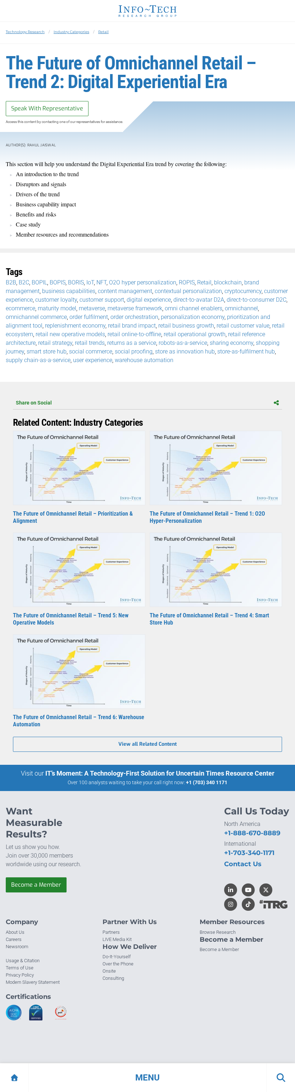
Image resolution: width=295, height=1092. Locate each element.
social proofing (134, 351)
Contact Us (243, 864)
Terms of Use (19, 967)
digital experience (149, 299)
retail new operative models (70, 334)
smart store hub (47, 351)
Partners (111, 932)
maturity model (57, 308)
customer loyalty (56, 299)
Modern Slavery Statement (33, 982)
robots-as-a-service (183, 342)
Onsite (109, 971)
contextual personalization (188, 291)
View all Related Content (147, 744)
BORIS (76, 282)
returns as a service (131, 342)
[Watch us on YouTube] (248, 889)
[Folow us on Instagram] (230, 904)
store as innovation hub (185, 351)
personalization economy (192, 317)
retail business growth (186, 325)
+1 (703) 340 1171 (206, 782)
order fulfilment (88, 317)
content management (125, 291)
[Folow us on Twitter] (265, 889)
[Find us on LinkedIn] (230, 889)
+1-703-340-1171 (249, 853)
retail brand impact (132, 325)
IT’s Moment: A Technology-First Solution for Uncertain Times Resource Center (159, 773)
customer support (102, 299)
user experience (92, 360)
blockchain (228, 282)
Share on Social (34, 403)
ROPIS (187, 282)
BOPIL (39, 282)
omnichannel (241, 308)
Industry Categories (71, 31)
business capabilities (68, 291)
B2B (11, 282)
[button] (147, 1077)
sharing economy (231, 342)
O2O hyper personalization (142, 282)
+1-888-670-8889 (252, 833)
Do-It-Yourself (117, 956)
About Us (15, 932)
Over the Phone (118, 964)
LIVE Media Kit (117, 939)
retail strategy (55, 342)
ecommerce (20, 308)
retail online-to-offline (134, 334)
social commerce (90, 351)
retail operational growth (195, 334)
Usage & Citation (23, 960)
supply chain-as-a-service (38, 360)
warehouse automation (144, 360)
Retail (103, 31)
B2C (24, 282)
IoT (90, 282)
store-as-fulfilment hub (246, 351)
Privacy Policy (20, 975)
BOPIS (57, 282)
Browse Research (218, 932)
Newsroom (17, 946)
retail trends (90, 342)
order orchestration (134, 317)
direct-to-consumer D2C (256, 299)
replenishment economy (75, 325)
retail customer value (243, 325)
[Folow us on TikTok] (248, 904)
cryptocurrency (243, 291)
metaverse (92, 308)
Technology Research (25, 31)
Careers (14, 939)
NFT (101, 282)
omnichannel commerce (36, 317)
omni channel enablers (193, 308)
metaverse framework (135, 308)
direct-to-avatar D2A (198, 299)
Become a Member (36, 884)
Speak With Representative (47, 108)
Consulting (113, 978)
